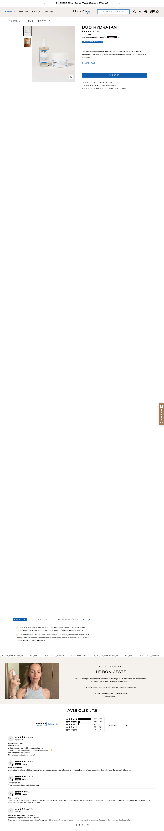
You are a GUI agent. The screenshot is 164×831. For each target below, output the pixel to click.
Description (20, 619)
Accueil (14, 21)
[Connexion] (140, 12)
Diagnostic (49, 11)
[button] (71, 719)
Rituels (36, 11)
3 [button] (82, 825)
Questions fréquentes (70, 619)
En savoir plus (88, 63)
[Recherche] (134, 11)
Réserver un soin (113, 11)
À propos (10, 11)
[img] (20, 737)
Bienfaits (42, 619)
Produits (23, 11)
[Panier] (151, 11)
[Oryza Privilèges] (145, 11)
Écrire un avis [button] (53, 724)
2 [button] (79, 825)
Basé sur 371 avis (42, 726)
